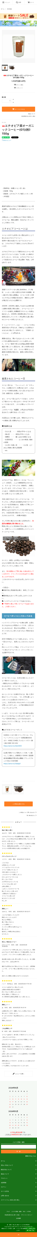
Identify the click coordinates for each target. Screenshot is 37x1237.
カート (32, 2)
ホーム (2, 9)
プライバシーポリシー (26, 1215)
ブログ (8, 1211)
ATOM (29, 1211)
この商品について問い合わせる (27, 812)
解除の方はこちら (30, 1156)
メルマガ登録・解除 (16, 1211)
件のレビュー (6, 140)
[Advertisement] (18, 160)
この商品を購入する (18, 804)
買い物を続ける (31, 815)
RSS (24, 1211)
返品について (31, 113)
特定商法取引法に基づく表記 (12, 1215)
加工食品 (9, 9)
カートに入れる (19, 109)
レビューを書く (19, 1074)
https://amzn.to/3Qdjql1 (12, 764)
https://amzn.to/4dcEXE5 (13, 746)
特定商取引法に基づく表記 (28, 116)
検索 (19, 2)
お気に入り (19, 88)
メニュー (7, 2)
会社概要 (18, 1218)
